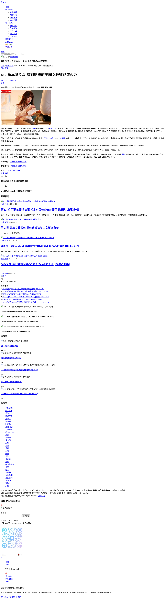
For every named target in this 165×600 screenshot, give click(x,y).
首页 (7, 7)
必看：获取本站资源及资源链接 (9, 346)
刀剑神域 (9, 429)
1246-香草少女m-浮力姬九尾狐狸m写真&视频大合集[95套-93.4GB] (19, 394)
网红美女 (13, 34)
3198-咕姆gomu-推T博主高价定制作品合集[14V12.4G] (23, 289)
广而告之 (9, 42)
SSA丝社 (8, 411)
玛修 (7, 486)
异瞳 (7, 456)
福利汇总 (9, 23)
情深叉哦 (9, 413)
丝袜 (34, 128)
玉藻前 (8, 472)
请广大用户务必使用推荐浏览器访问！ (11, 382)
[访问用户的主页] (3, 276)
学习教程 (13, 20)
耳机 (7, 443)
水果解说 (4, 204)
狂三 (7, 470)
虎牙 (7, 435)
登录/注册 (14, 57)
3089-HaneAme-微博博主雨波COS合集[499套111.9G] (22, 299)
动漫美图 (13, 26)
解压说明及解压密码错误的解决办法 (11, 358)
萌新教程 (9, 39)
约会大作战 (9, 432)
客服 (7, 173)
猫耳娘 (8, 421)
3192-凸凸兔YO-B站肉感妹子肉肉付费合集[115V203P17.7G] (25, 302)
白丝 (51, 138)
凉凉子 (8, 419)
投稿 (7, 565)
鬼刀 (7, 467)
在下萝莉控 (9, 464)
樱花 (7, 446)
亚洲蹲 (8, 459)
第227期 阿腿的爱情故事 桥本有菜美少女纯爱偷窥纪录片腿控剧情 (40, 209)
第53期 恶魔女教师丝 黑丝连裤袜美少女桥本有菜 (30, 227)
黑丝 (46, 138)
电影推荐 (13, 12)
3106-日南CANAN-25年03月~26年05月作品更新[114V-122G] (25, 297)
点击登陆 (4, 273)
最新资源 (9, 10)
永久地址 (9, 576)
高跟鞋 (63, 138)
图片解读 (9, 66)
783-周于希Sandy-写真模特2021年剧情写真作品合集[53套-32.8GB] (40, 246)
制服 (123, 154)
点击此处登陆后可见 (18, 162)
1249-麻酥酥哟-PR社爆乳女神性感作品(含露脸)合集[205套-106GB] (19, 370)
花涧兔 (8, 480)
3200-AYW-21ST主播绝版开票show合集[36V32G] (21, 294)
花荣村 (3, 2)
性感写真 (4, 240)
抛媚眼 (8, 438)
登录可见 (13, 36)
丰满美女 (9, 416)
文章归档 (41, 496)
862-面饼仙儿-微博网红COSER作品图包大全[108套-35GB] (35, 264)
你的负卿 (9, 475)
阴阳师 (8, 424)
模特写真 (13, 31)
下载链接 (9, 582)
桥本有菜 (52, 128)
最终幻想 (9, 427)
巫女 (7, 451)
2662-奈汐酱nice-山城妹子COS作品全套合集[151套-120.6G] (25, 291)
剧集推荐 (13, 15)
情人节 (8, 440)
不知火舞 (9, 408)
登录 (2, 52)
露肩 (7, 462)
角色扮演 (13, 28)
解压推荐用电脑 (15, 597)
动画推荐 (13, 18)
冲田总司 (9, 478)
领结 (7, 448)
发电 (2, 173)
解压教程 (4, 597)
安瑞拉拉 (9, 483)
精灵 (7, 454)
